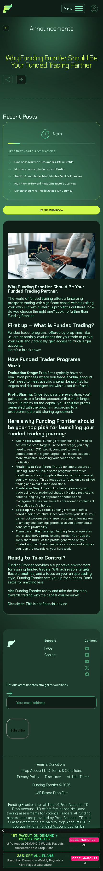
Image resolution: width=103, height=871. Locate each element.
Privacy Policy (28, 777)
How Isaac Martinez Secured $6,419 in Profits (44, 162)
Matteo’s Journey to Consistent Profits (39, 169)
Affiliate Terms (78, 777)
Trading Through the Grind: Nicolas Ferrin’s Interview (48, 176)
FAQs (48, 648)
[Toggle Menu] (79, 8)
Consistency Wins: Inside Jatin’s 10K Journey (43, 191)
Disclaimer (53, 777)
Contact (50, 655)
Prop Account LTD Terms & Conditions (52, 770)
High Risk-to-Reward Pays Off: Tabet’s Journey (45, 183)
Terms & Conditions (50, 764)
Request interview (51, 210)
